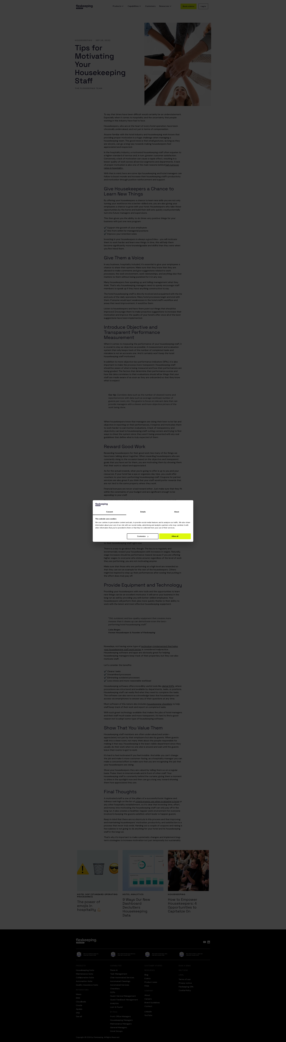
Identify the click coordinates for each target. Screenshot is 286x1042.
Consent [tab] (109, 512)
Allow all (175, 536)
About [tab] (176, 512)
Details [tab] (143, 512)
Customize (141, 536)
